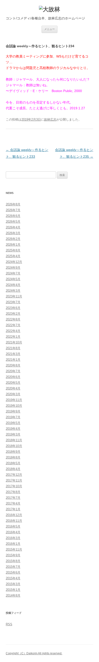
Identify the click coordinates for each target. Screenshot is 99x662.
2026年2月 (13, 239)
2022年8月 (13, 319)
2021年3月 (13, 354)
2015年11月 (14, 549)
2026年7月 (13, 210)
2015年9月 (13, 555)
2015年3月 (13, 584)
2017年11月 (14, 480)
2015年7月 (13, 567)
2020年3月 (13, 394)
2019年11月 (14, 400)
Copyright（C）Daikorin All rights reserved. (34, 653)
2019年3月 (13, 434)
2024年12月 (14, 262)
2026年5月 (13, 221)
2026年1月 (13, 244)
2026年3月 (13, 233)
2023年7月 (13, 302)
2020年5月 (13, 382)
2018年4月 (13, 469)
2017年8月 (13, 492)
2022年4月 (13, 331)
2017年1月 (13, 509)
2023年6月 (13, 308)
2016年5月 (13, 526)
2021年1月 (13, 359)
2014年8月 (13, 595)
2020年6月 (13, 377)
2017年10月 (14, 486)
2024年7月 (13, 273)
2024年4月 (13, 285)
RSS (9, 624)
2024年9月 (13, 267)
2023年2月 (13, 313)
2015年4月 (13, 578)
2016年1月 (13, 544)
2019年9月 (13, 411)
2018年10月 (14, 446)
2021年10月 (14, 342)
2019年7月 (13, 417)
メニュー (49, 29)
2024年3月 (13, 290)
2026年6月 (13, 216)
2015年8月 (13, 561)
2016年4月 (13, 532)
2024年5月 (13, 279)
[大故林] (49, 9)
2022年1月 (13, 336)
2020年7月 (13, 371)
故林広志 (50, 119)
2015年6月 (13, 572)
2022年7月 (13, 325)
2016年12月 (14, 515)
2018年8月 (13, 457)
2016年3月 (13, 538)
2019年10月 (14, 405)
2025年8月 (13, 250)
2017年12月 (14, 474)
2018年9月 (13, 451)
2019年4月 (13, 428)
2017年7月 (13, 497)
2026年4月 (13, 227)
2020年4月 (13, 388)
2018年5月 (13, 463)
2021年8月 (13, 348)
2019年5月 (13, 423)
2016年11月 (14, 521)
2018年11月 (14, 440)
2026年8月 (13, 204)
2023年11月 (14, 296)
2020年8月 (13, 365)
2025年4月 (13, 256)
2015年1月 (13, 590)
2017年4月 (13, 503)
